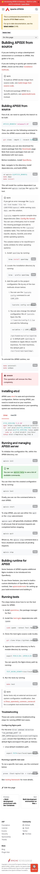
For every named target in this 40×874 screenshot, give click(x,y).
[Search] (36, 9)
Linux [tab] (5, 415)
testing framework (12, 780)
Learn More (25, 4)
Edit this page (9, 788)
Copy (35, 123)
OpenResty (26, 160)
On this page (8, 37)
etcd (13, 396)
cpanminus (14, 610)
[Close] (38, 2)
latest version (9, 26)
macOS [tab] (13, 415)
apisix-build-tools (28, 94)
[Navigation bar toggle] (3, 9)
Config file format (28, 219)
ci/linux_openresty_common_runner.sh (19, 702)
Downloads (26, 149)
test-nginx (17, 618)
